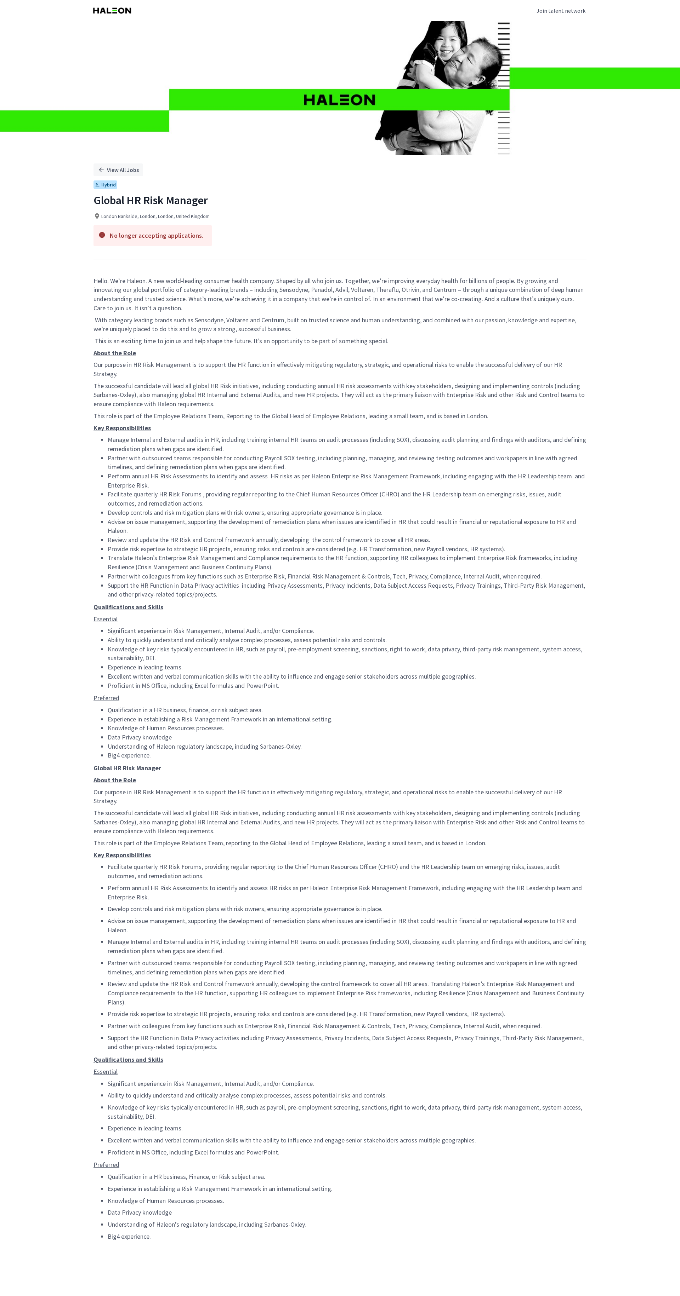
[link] (112, 10)
